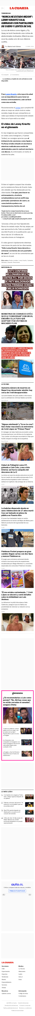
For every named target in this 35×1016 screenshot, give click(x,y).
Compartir (6, 75)
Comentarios (15, 75)
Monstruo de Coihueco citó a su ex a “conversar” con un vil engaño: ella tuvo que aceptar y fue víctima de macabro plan (17, 319)
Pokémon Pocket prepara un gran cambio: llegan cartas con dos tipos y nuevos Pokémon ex (17, 553)
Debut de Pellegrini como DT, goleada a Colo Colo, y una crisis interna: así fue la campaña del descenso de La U (15, 468)
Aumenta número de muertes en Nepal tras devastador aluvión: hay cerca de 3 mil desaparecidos (16, 390)
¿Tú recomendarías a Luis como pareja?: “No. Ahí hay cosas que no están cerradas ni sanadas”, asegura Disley (17, 701)
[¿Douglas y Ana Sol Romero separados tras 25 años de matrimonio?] (27, 754)
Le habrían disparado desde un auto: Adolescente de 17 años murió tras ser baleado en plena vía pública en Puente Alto (17, 512)
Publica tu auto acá (17, 891)
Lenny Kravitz (23, 260)
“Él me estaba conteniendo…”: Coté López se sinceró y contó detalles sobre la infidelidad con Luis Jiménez (17, 596)
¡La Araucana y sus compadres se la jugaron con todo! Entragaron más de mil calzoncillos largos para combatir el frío (11, 743)
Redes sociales (13, 260)
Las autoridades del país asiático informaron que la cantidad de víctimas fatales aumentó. (16, 396)
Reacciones (16, 262)
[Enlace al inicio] (17, 693)
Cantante (30, 260)
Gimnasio (4, 262)
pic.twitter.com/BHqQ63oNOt (11, 217)
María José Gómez (14, 46)
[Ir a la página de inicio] (19, 8)
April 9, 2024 (27, 219)
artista (17, 107)
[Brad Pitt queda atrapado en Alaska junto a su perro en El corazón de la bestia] (29, 812)
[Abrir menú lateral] (3, 8)
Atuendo (9, 262)
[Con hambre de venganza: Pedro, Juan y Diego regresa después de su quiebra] (29, 797)
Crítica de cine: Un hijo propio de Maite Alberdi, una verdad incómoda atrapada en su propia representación (13, 820)
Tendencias (6, 13)
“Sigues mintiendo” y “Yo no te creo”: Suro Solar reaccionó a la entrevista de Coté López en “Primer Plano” (17, 426)
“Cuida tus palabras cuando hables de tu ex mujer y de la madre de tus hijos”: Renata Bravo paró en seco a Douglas (11, 732)
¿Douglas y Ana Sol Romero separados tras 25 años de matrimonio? (11, 753)
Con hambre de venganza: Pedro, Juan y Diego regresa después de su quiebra (13, 796)
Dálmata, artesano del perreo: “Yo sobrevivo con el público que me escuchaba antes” (13, 804)
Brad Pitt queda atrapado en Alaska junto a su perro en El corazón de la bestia (12, 812)
